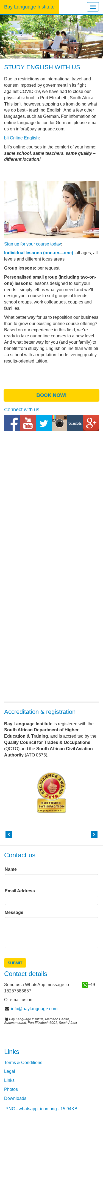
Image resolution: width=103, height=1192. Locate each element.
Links (9, 1080)
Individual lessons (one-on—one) (38, 252)
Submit (15, 963)
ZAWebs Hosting (42, 1153)
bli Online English (21, 138)
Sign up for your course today (32, 244)
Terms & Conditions (23, 1062)
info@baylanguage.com (34, 1008)
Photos (11, 1089)
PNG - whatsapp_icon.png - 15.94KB (41, 1108)
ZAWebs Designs (66, 1147)
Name (11, 869)
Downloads (15, 1098)
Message (14, 912)
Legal (9, 1071)
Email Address (20, 891)
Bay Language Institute (29, 7)
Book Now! (51, 395)
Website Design (19, 1141)
